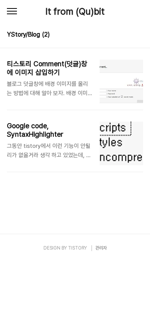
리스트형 (138, 35)
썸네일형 (127, 35)
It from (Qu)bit (75, 11)
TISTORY (77, 248)
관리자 (101, 248)
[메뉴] (12, 11)
